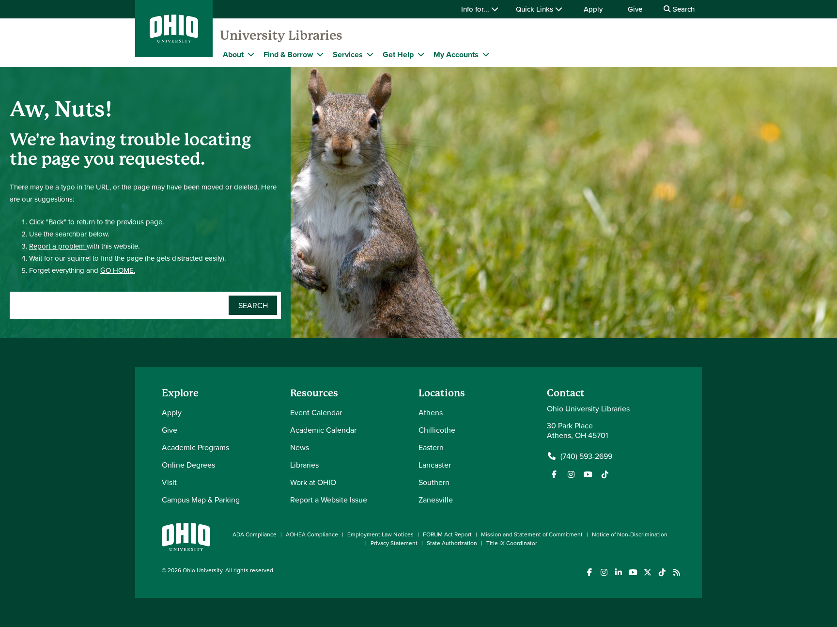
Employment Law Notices (380, 534)
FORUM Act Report (447, 534)
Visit (169, 482)
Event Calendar (316, 412)
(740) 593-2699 (586, 456)
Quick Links (535, 9)
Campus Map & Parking (201, 499)
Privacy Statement (394, 543)
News (299, 447)
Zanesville (435, 499)
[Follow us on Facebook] (554, 474)
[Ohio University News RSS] (676, 572)
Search (683, 9)
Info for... (476, 9)
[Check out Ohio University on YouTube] (633, 572)
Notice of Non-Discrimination (629, 534)
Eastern (431, 447)
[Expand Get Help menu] (421, 54)
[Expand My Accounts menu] (485, 54)
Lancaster (434, 464)
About (233, 54)
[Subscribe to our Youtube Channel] (588, 474)
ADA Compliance (254, 534)
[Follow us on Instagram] (571, 474)
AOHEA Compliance (312, 534)
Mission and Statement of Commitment (532, 534)
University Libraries (281, 35)
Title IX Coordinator (511, 543)
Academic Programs (195, 447)
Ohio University (202, 570)
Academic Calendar (323, 429)
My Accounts (456, 54)
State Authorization (452, 543)
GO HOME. (117, 270)
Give (635, 9)
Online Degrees (188, 464)
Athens (430, 412)
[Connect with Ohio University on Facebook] (589, 572)
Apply (593, 9)
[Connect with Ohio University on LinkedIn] (618, 572)
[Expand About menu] (251, 54)
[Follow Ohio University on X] (647, 572)
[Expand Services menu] (370, 54)
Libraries (304, 464)
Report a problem (58, 246)
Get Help (398, 54)
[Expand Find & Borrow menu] (320, 54)
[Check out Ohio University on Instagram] (604, 572)
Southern (434, 482)
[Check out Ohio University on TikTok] (662, 572)
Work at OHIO (313, 482)
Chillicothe (436, 429)
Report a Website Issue (328, 499)
